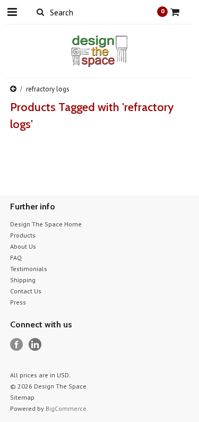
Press (18, 302)
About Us (23, 246)
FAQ (16, 257)
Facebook (16, 344)
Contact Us (25, 291)
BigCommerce (66, 408)
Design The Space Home (46, 224)
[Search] (40, 12)
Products (23, 235)
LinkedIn (35, 344)
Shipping (23, 280)
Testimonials (28, 269)
